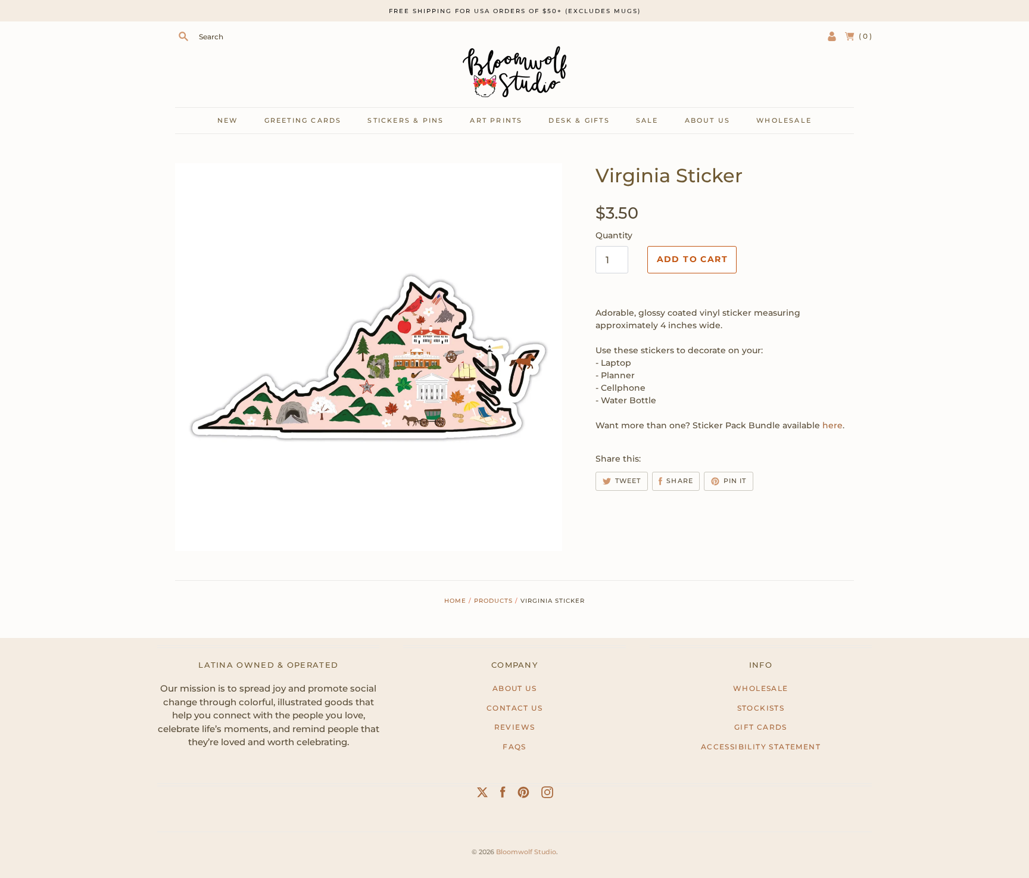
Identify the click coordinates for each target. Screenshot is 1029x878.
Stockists (761, 707)
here (832, 425)
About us (708, 120)
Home (455, 601)
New (227, 120)
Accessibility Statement (761, 746)
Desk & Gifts (578, 120)
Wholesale (784, 120)
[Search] (183, 36)
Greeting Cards (303, 120)
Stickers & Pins (405, 120)
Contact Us (514, 707)
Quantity (613, 235)
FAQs (514, 746)
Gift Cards (760, 727)
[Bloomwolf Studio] (514, 72)
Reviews (514, 727)
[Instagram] (547, 794)
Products (493, 601)
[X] (482, 794)
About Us (514, 688)
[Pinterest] (523, 794)
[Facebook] (503, 794)
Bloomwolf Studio (526, 852)
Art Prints (496, 120)
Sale (647, 120)
